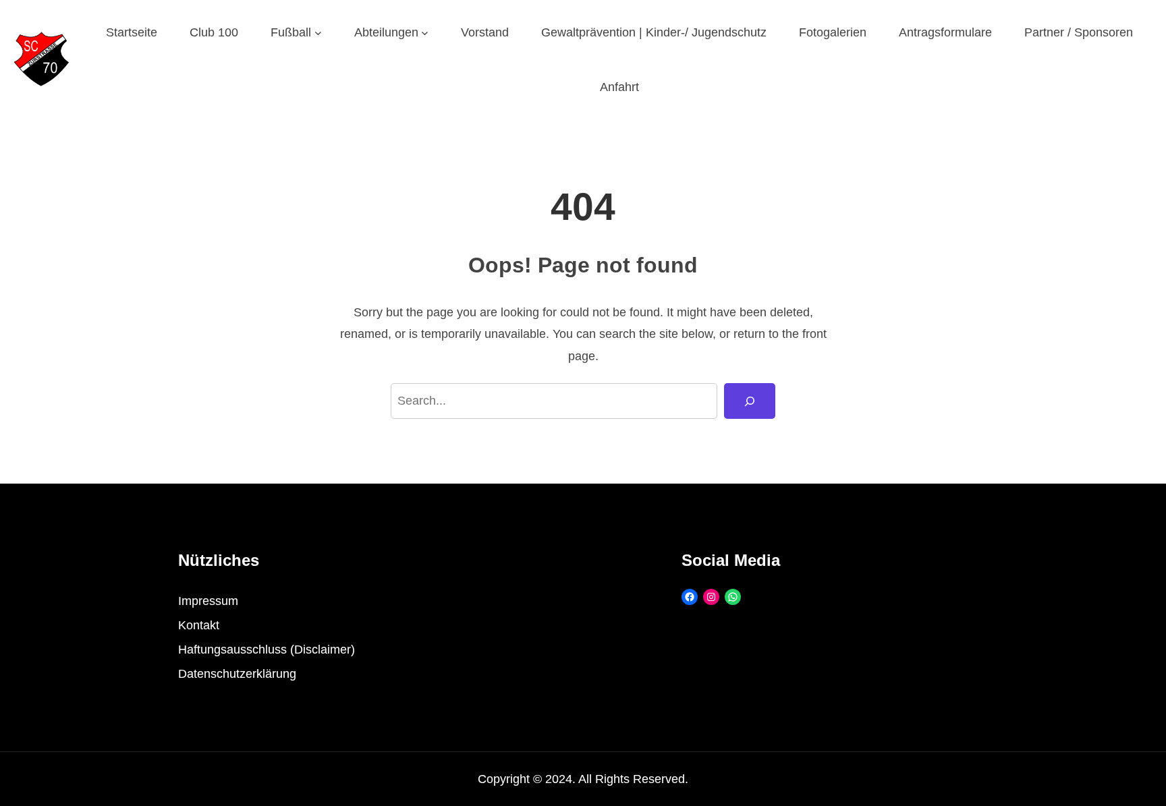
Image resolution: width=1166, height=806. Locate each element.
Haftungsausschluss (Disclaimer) (266, 649)
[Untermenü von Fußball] (318, 32)
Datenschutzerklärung (237, 674)
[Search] (749, 401)
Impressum (208, 601)
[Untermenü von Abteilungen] (424, 32)
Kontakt (198, 625)
